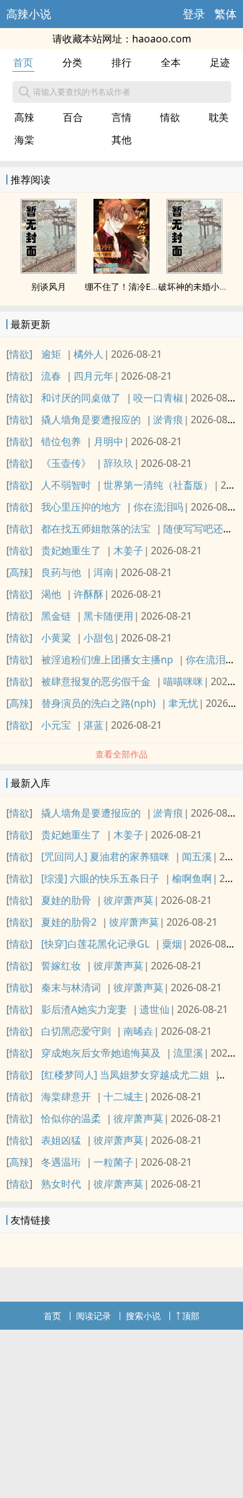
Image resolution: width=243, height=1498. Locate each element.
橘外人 (88, 354)
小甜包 (98, 638)
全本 (171, 62)
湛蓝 (93, 725)
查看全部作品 (121, 754)
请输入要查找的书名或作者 (81, 91)
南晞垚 (138, 1031)
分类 (72, 62)
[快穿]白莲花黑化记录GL (95, 944)
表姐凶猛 (61, 1140)
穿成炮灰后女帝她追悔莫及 (101, 1053)
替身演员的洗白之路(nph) (98, 703)
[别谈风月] (49, 270)
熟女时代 (61, 1184)
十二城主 (123, 1096)
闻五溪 (197, 856)
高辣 (24, 117)
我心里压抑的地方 (81, 507)
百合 (73, 117)
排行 (121, 62)
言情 (121, 117)
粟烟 (172, 944)
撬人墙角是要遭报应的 (91, 419)
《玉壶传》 (66, 463)
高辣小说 (28, 13)
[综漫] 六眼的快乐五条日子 (100, 878)
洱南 (103, 572)
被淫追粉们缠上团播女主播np (107, 659)
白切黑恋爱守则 (76, 1031)
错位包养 (61, 441)
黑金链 (56, 616)
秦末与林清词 (71, 987)
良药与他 (61, 572)
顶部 (190, 1316)
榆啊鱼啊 (192, 878)
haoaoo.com (161, 39)
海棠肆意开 (66, 1096)
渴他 (51, 594)
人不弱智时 (66, 485)
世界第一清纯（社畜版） (158, 485)
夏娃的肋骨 (66, 900)
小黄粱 (56, 638)
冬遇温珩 (61, 1162)
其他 (121, 139)
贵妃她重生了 (71, 550)
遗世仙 (154, 1009)
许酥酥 (88, 594)
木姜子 (128, 550)
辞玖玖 (118, 463)
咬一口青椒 (158, 398)
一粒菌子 (113, 1162)
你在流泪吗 (158, 507)
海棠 (24, 139)
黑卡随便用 (108, 616)
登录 (194, 13)
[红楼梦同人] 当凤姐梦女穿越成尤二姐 (125, 1075)
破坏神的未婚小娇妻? (199, 286)
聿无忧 (183, 703)
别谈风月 (48, 286)
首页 (23, 62)
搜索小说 (143, 1316)
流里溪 (188, 1053)
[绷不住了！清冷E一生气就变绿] (121, 270)
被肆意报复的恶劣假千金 (96, 681)
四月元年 (93, 376)
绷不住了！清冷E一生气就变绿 (144, 286)
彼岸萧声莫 (128, 900)
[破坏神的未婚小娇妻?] (194, 270)
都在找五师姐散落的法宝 (96, 528)
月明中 (108, 441)
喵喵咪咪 (183, 681)
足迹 (220, 62)
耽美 (219, 117)
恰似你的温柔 (71, 1118)
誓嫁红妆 (61, 965)
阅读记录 (93, 1316)
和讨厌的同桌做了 (81, 398)
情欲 (170, 117)
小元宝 (56, 725)
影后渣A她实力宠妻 (84, 1009)
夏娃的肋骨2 (69, 922)
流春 (51, 376)
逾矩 (51, 354)
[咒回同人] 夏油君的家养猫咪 (105, 856)
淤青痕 (168, 419)
